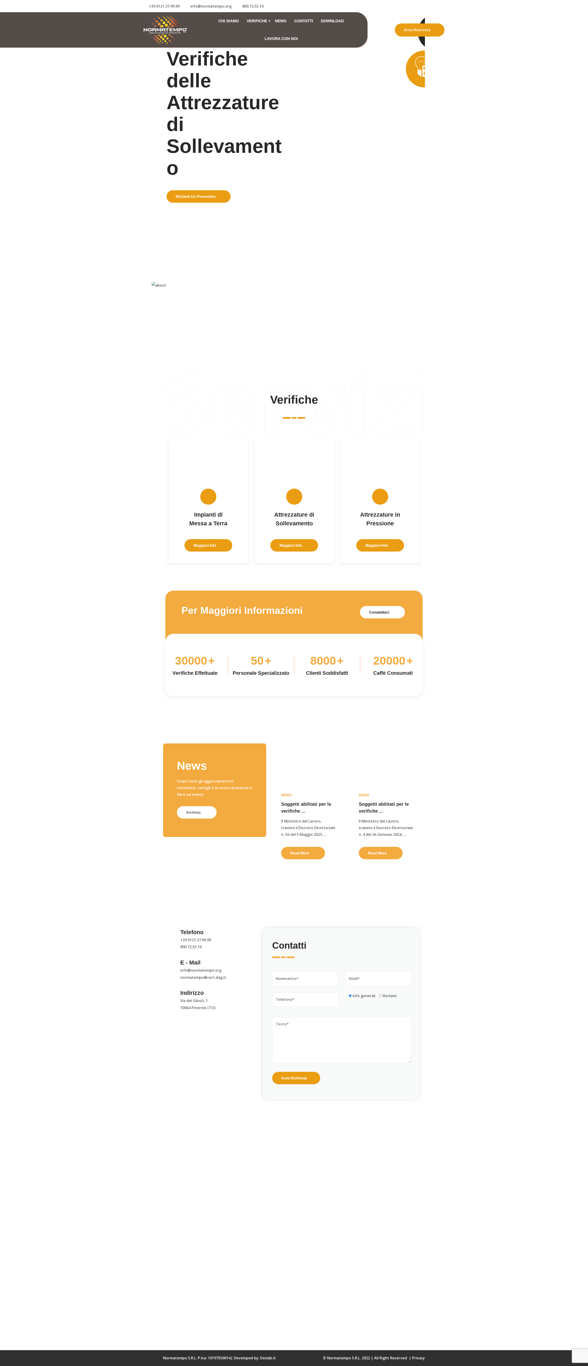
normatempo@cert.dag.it (203, 977)
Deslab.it (268, 1357)
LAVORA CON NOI (281, 39)
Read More (300, 853)
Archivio (194, 812)
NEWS (280, 21)
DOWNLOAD (332, 21)
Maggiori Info (291, 545)
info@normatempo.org (211, 6)
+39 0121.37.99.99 (195, 939)
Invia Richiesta (294, 1078)
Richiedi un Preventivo (196, 187)
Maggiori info (205, 545)
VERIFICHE (257, 21)
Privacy (418, 1357)
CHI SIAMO (228, 21)
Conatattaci (379, 612)
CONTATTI (303, 21)
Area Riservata (417, 29)
